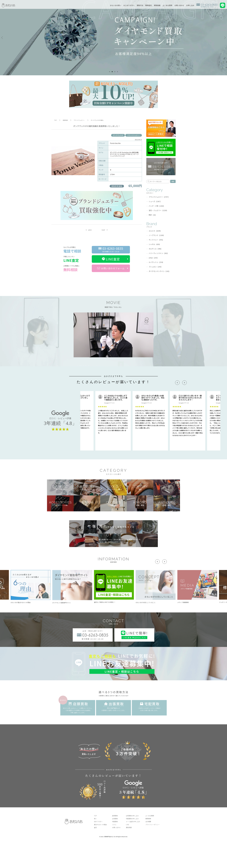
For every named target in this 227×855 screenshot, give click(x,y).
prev (90, 230)
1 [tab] (109, 72)
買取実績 (157, 5)
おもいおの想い (115, 5)
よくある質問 (167, 5)
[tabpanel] (113, 37)
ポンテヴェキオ (118, 135)
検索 (172, 181)
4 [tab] (117, 72)
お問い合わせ (179, 5)
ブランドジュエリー (133, 135)
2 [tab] (112, 72)
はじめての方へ (129, 5)
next (103, 230)
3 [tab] (115, 72)
